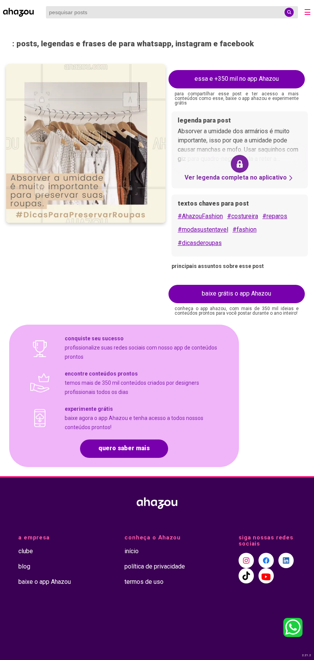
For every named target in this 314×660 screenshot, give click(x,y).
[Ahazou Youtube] (266, 575)
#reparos (274, 216)
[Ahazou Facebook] (266, 560)
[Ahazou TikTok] (246, 575)
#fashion (244, 229)
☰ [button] (307, 12)
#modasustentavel (203, 229)
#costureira (242, 216)
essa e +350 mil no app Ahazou (237, 78)
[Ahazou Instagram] (246, 560)
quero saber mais (124, 448)
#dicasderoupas (200, 243)
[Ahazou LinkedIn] (286, 560)
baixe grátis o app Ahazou (236, 293)
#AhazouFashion (200, 216)
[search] (289, 12)
